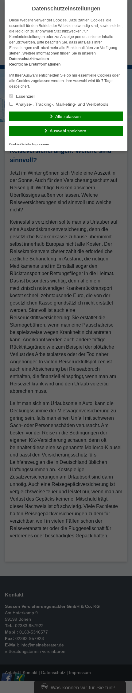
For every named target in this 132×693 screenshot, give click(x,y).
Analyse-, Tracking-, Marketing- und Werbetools (61, 104)
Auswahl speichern (68, 130)
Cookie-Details (20, 144)
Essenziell (25, 96)
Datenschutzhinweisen (29, 59)
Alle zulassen (68, 116)
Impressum (40, 144)
